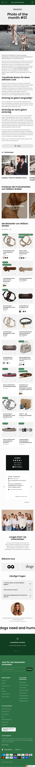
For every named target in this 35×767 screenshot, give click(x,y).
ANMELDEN (17, 406)
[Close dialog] (29, 368)
